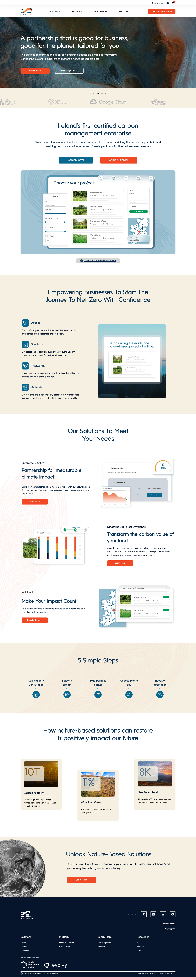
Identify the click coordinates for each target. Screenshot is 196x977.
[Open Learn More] (106, 11)
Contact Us (170, 929)
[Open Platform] (81, 11)
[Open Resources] (130, 11)
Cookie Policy (142, 973)
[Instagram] (163, 914)
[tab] (76, 160)
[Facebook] (172, 914)
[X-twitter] (144, 914)
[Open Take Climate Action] (171, 11)
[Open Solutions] (59, 11)
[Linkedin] (153, 914)
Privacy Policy (170, 973)
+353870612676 (169, 924)
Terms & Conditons (156, 973)
